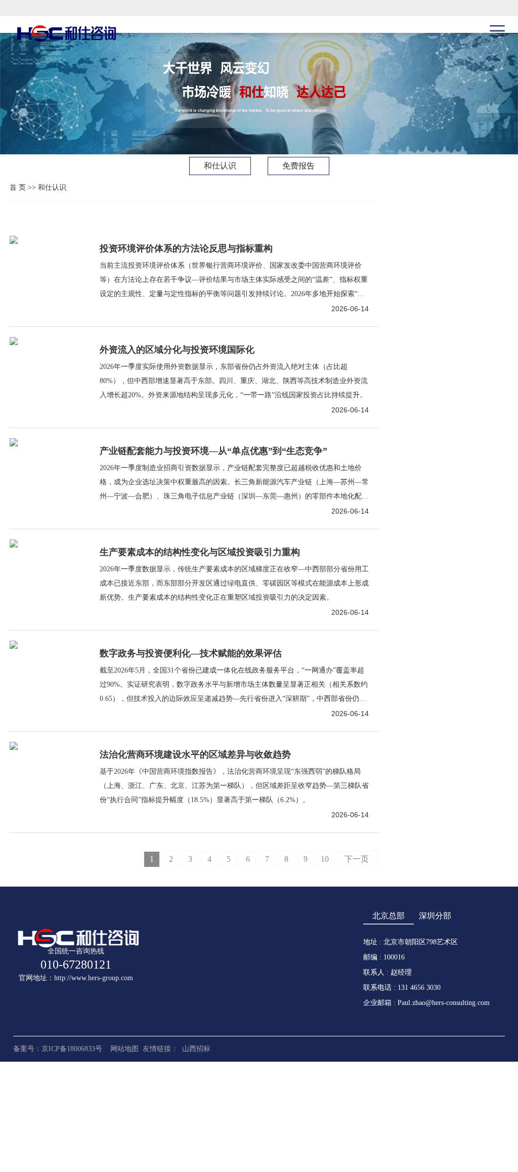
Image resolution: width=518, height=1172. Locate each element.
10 (325, 859)
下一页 (356, 859)
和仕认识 (220, 165)
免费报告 (298, 165)
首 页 (18, 187)
